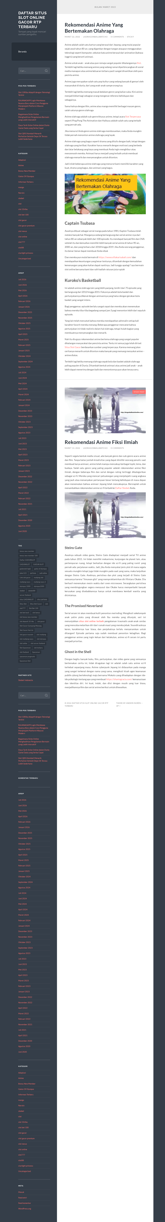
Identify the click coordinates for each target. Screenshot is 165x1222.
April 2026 (22, 296)
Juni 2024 (22, 378)
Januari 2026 (24, 307)
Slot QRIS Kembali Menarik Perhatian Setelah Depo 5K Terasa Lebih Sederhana (32, 136)
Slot (139, 63)
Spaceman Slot (25, 661)
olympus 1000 (25, 586)
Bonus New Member (26, 171)
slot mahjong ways (26, 639)
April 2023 (22, 454)
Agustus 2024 (24, 367)
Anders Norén (133, 703)
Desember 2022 (25, 476)
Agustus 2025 (24, 328)
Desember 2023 (25, 411)
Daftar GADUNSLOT (27, 560)
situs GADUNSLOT (27, 599)
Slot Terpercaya (133, 116)
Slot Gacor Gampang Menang (31, 626)
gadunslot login (25, 569)
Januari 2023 (24, 471)
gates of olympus (40, 569)
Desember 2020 (25, 520)
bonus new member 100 (29, 556)
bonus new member (27, 551)
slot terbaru (38, 648)
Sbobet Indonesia (25, 680)
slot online (22, 236)
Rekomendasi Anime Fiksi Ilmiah (101, 442)
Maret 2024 (23, 394)
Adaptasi (22, 160)
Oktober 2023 (24, 422)
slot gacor (22, 220)
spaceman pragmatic (27, 656)
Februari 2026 (24, 301)
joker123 (23, 573)
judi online (43, 573)
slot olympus (41, 639)
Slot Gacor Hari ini (26, 630)
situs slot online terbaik (91, 621)
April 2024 (22, 389)
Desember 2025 (25, 312)
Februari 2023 (24, 465)
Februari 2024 (24, 400)
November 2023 (25, 416)
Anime (21, 165)
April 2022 (22, 487)
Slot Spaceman (25, 648)
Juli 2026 (22, 279)
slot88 (21, 247)
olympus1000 (39, 586)
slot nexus (22, 231)
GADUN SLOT (38, 564)
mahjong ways (25, 582)
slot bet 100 (23, 214)
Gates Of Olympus (26, 176)
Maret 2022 (23, 493)
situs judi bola (42, 599)
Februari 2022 (24, 498)
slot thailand (24, 652)
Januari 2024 (24, 405)
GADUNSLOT (25, 564)
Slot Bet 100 (33, 608)
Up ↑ (118, 706)
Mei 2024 (22, 383)
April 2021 (22, 515)
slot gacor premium (26, 225)
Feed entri (22, 1197)
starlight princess (25, 253)
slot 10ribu (23, 209)
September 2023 (25, 427)
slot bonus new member (28, 617)
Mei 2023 (22, 449)
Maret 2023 (23, 460)
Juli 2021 (22, 509)
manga (21, 187)
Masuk (21, 1192)
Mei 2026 (22, 290)
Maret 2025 (23, 339)
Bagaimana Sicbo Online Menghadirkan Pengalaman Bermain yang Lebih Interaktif (33, 117)
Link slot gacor (25, 577)
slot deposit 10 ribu (27, 621)
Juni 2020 (22, 531)
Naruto (21, 193)
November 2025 (25, 318)
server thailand (25, 595)
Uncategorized (24, 258)
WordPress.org (24, 1208)
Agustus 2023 (24, 432)
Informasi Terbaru (25, 182)
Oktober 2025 (24, 323)
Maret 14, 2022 (72, 448)
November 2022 (25, 482)
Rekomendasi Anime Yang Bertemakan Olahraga (94, 28)
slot (20, 203)
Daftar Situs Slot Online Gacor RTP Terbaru (32, 20)
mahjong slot (38, 577)
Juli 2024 (22, 372)
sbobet (21, 198)
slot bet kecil (24, 613)
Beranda (22, 51)
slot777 (21, 242)
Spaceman (36, 652)
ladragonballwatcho (95, 37)
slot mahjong (41, 635)
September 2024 (25, 361)
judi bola (33, 573)
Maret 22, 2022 (72, 37)
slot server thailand (38, 643)
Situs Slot (23, 604)
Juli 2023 (22, 438)
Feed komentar (24, 1203)
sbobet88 (31, 591)
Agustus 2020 (24, 526)
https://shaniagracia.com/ (119, 679)
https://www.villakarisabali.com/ (115, 257)
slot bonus (36, 613)
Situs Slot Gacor (36, 604)
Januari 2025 (24, 350)
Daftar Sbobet (122, 488)
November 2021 (25, 504)
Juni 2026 (22, 285)
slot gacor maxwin (26, 635)
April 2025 (22, 334)
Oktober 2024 (24, 356)
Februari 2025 (24, 345)
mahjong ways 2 (40, 582)
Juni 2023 (22, 443)
